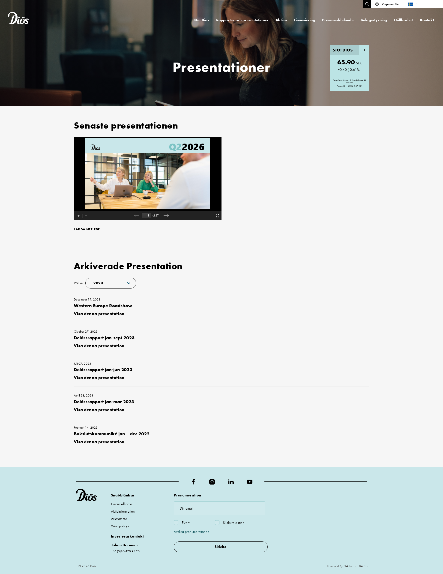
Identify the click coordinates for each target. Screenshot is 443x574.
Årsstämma (119, 519)
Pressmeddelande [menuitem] (338, 20)
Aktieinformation (123, 511)
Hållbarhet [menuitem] (403, 20)
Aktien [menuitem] (281, 20)
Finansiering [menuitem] (304, 20)
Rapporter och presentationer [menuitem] (242, 20)
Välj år (78, 283)
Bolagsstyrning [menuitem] (374, 20)
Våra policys (120, 526)
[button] (367, 4)
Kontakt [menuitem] (427, 20)
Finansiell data (121, 504)
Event (186, 522)
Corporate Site (390, 4)
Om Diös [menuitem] (201, 20)
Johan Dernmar (124, 545)
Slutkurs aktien (234, 522)
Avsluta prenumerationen (191, 531)
